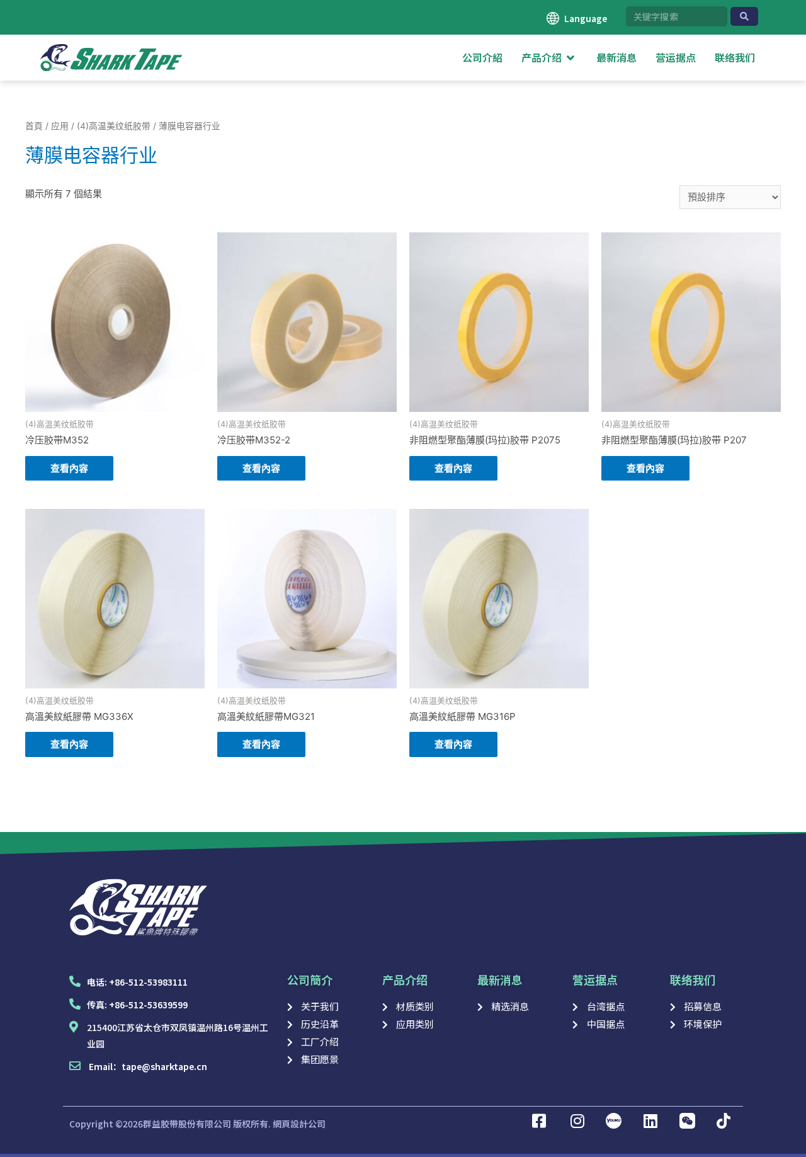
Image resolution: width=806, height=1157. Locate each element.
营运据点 (595, 979)
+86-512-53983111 (148, 982)
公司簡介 (309, 979)
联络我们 (692, 979)
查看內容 (69, 468)
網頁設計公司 (299, 1123)
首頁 (34, 126)
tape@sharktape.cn (164, 1066)
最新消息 (500, 979)
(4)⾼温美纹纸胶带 (113, 126)
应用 (60, 126)
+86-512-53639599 (148, 1004)
